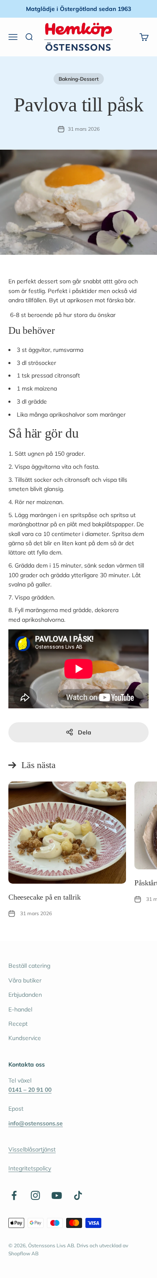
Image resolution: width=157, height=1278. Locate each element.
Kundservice (24, 1038)
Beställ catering (29, 965)
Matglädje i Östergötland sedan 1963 (78, 9)
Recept (18, 1023)
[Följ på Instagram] (35, 1195)
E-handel (20, 1009)
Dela (84, 732)
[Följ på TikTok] (78, 1195)
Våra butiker (24, 980)
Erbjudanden (25, 994)
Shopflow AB (23, 1253)
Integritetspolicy (29, 1168)
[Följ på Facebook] (14, 1195)
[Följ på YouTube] (56, 1195)
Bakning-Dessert (79, 79)
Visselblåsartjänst (32, 1149)
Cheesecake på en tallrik (44, 897)
